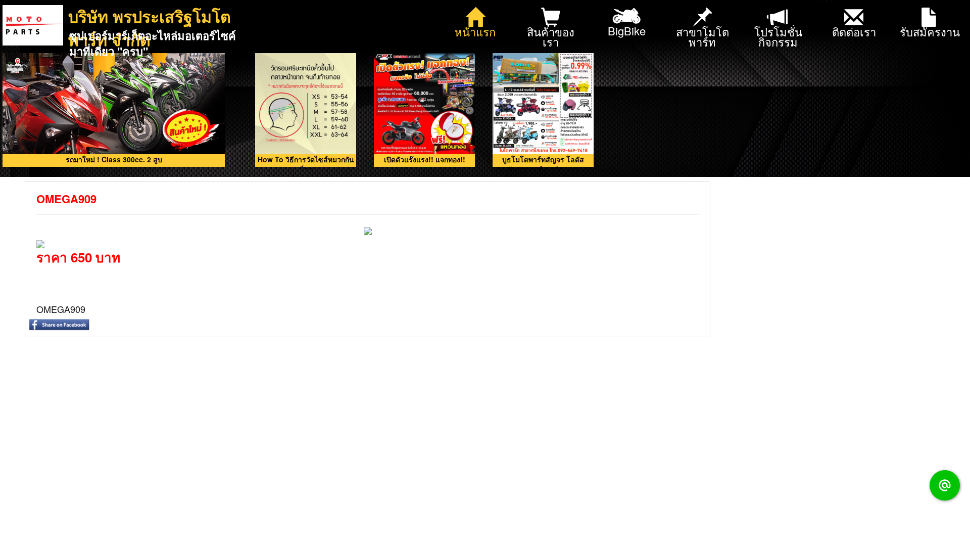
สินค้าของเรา (550, 37)
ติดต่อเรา (854, 31)
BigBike (627, 30)
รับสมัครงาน (930, 31)
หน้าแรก (475, 31)
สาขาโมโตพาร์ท (702, 37)
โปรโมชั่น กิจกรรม (778, 37)
